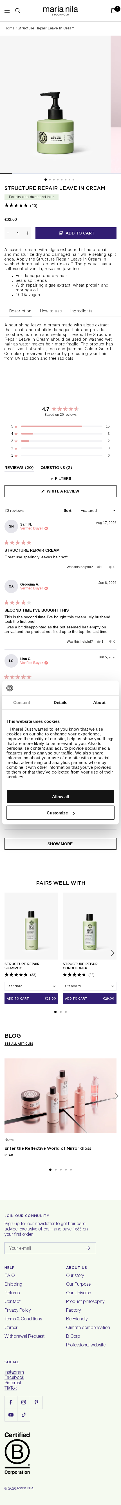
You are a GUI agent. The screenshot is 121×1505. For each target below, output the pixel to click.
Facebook (14, 1378)
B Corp (73, 1337)
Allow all (60, 796)
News (9, 1140)
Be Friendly (77, 1319)
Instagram (14, 1373)
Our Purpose (78, 1285)
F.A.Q (10, 1276)
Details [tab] (61, 702)
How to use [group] (51, 311)
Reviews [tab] (19, 468)
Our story (75, 1276)
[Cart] (113, 10)
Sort (68, 510)
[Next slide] (112, 953)
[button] (21, 205)
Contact (13, 1302)
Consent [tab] (21, 702)
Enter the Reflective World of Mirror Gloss (48, 1148)
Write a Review (71, 493)
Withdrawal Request (24, 1337)
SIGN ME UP (66, 1471)
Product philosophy (85, 1302)
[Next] (116, 1095)
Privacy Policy (18, 1311)
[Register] (88, 1248)
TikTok (11, 1388)
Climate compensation (88, 1328)
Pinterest (13, 1383)
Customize (57, 812)
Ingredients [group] (81, 311)
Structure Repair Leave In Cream (55, 188)
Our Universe (78, 1293)
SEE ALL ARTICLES (19, 1043)
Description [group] (20, 311)
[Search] (17, 10)
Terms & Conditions (23, 1319)
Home (10, 28)
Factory (73, 1311)
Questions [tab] (56, 468)
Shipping (13, 1285)
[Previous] (4, 1095)
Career (11, 1328)
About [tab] (99, 702)
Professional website (86, 1345)
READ (9, 1155)
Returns (12, 1293)
